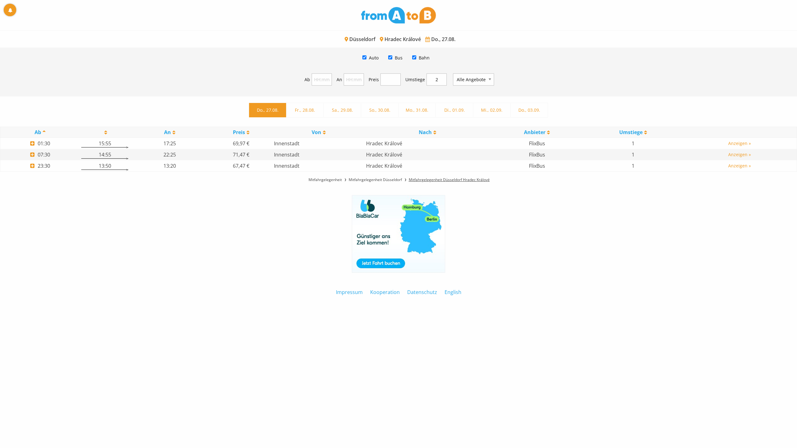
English (453, 292)
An (339, 79)
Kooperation (385, 292)
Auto (374, 58)
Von (316, 132)
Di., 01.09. (454, 110)
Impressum (349, 292)
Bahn (424, 58)
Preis (374, 79)
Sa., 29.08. (342, 110)
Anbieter (534, 132)
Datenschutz (422, 292)
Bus (399, 58)
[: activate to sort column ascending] (105, 132)
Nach (425, 132)
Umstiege (415, 79)
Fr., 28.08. (305, 110)
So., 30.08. (379, 110)
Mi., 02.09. (491, 110)
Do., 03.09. (529, 110)
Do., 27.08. (268, 110)
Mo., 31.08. (417, 110)
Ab (307, 79)
